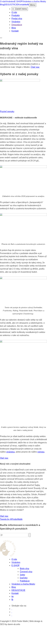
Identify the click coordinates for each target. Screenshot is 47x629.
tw (26, 4)
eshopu (40, 452)
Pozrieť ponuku (7, 111)
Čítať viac (35, 67)
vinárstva (10, 452)
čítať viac (4, 458)
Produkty (15, 15)
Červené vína (26, 572)
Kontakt (21, 4)
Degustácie (16, 25)
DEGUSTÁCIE (11, 4)
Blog (2, 4)
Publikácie (25, 581)
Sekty (22, 575)
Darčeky (24, 578)
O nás (2, 1)
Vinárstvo (9, 1)
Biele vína (24, 568)
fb (28, 4)
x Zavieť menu (20, 9)
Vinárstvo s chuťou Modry (34, 1)
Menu (32, 5)
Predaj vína (16, 18)
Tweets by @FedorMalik (11, 519)
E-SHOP (18, 1)
